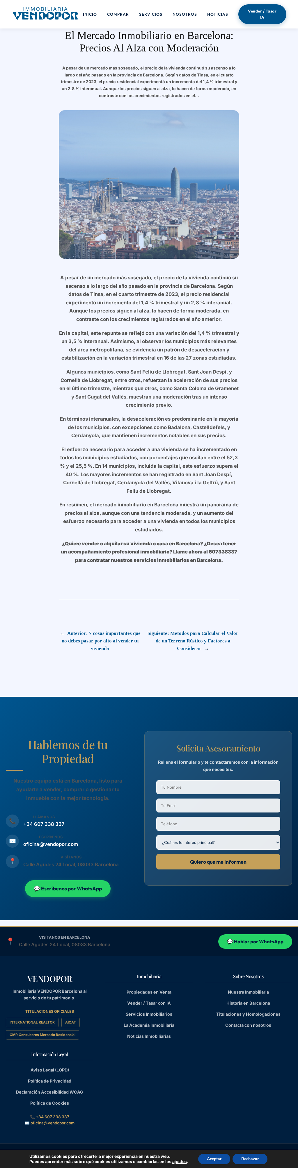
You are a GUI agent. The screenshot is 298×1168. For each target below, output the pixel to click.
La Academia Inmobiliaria (149, 1025)
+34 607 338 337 (44, 824)
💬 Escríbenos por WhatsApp (68, 888)
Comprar (118, 14)
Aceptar (214, 1159)
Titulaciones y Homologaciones (248, 1014)
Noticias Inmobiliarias (149, 1036)
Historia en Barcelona (248, 1003)
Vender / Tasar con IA (149, 1003)
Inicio (90, 14)
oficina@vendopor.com (50, 844)
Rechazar (250, 1159)
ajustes (179, 1161)
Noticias (217, 14)
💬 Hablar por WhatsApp (255, 941)
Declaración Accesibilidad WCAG (49, 1092)
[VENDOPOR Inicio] (45, 13)
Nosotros (185, 14)
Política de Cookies (49, 1103)
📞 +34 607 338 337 (49, 1117)
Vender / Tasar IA (262, 14)
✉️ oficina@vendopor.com (49, 1123)
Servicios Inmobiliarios (149, 1014)
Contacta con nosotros (248, 1025)
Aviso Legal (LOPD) (50, 1069)
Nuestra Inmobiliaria (248, 992)
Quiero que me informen (218, 861)
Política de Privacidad (49, 1080)
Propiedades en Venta (149, 992)
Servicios (150, 14)
